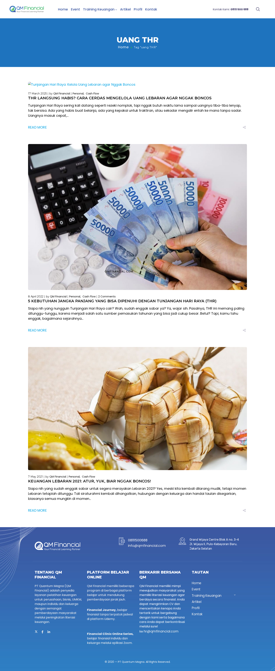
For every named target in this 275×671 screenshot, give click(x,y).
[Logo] (27, 9)
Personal (78, 93)
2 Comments (107, 296)
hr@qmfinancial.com (161, 631)
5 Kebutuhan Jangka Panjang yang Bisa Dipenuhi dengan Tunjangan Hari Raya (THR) (122, 301)
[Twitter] (36, 631)
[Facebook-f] (42, 631)
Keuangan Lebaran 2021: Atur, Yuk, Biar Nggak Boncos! (89, 481)
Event (75, 9)
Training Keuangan (98, 9)
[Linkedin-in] (48, 631)
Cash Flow (92, 93)
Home (63, 9)
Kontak (151, 9)
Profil (138, 9)
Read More (37, 127)
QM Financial (61, 93)
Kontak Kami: (230, 9)
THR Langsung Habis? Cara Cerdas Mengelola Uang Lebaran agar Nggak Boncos (120, 98)
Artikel (125, 9)
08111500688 (137, 540)
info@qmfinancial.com (147, 545)
